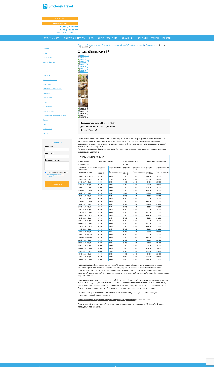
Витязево (46, 93)
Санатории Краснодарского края (54, 115)
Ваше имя (48, 146)
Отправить (57, 184)
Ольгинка (46, 75)
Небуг (45, 53)
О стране (46, 49)
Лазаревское (47, 58)
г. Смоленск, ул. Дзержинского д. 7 (66, 32)
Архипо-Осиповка (49, 62)
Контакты (143, 38)
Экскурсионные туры (74, 38)
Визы (92, 38)
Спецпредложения (107, 38)
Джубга (45, 66)
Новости (166, 38)
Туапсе (45, 120)
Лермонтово (47, 98)
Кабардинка (47, 106)
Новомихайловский (50, 80)
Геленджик (47, 84)
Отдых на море (51, 38)
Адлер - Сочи (47, 129)
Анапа (45, 71)
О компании (127, 38)
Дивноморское (48, 111)
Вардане (46, 133)
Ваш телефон (50, 153)
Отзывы (155, 38)
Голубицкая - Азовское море (52, 89)
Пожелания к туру (52, 160)
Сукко (45, 102)
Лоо (44, 124)
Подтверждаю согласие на (57, 174)
